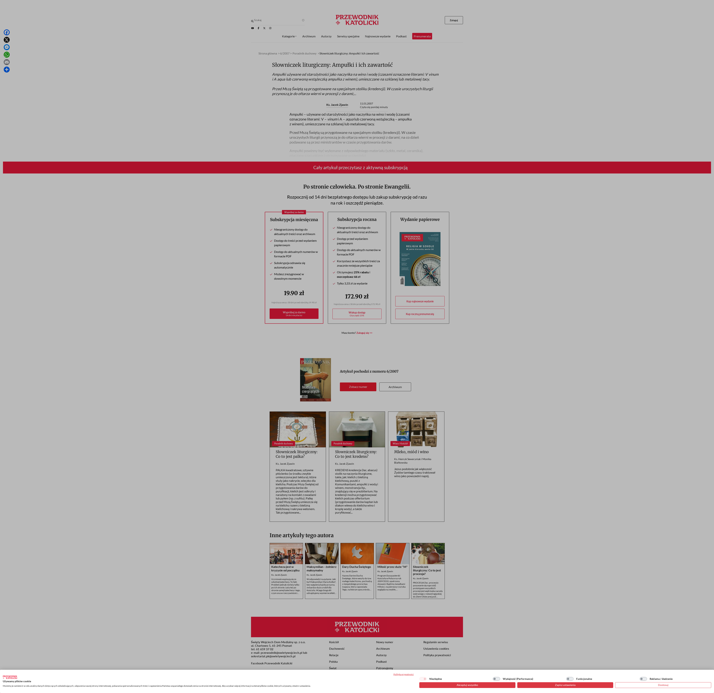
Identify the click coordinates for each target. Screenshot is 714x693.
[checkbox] (423, 679)
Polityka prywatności (403, 674)
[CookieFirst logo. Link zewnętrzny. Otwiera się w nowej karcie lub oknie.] (10, 677)
